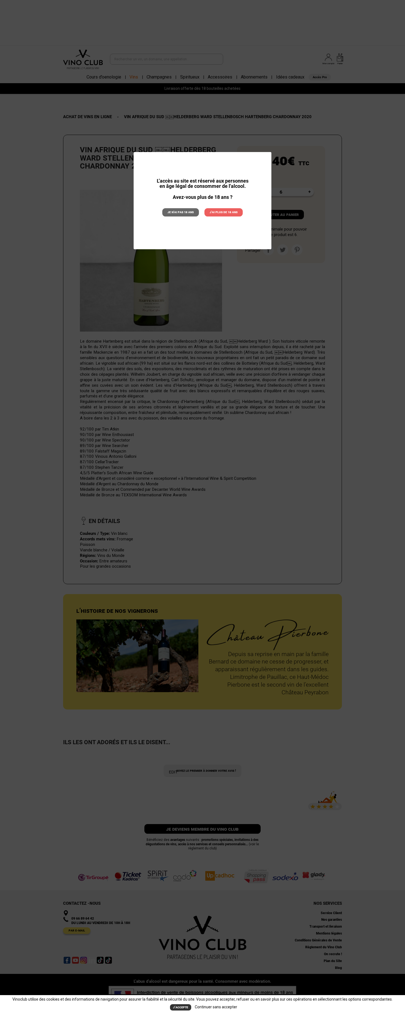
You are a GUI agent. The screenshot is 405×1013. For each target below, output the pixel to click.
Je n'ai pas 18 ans (181, 212)
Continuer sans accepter (216, 1007)
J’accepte (180, 1007)
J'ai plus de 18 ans (223, 212)
